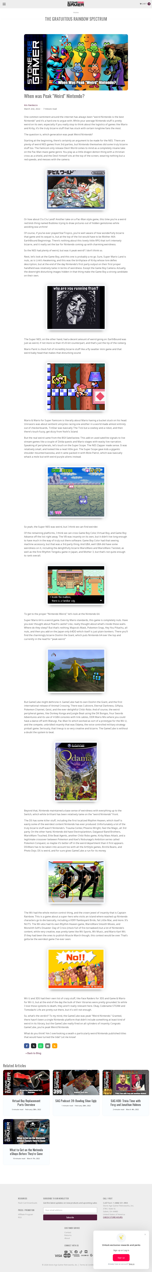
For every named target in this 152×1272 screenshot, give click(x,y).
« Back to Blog (33, 1053)
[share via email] (47, 1046)
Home (76, 12)
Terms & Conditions (88, 1265)
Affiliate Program (25, 1214)
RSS (20, 1217)
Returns (68, 1235)
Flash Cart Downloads (27, 1203)
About (67, 1238)
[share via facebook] (26, 1046)
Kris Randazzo (31, 105)
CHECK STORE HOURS (113, 1217)
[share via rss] (54, 1046)
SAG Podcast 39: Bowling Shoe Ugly (75, 1101)
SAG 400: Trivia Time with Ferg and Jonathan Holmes (126, 1103)
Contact (67, 1232)
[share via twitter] (33, 1046)
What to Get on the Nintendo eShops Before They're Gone (26, 1152)
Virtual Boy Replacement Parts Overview (26, 1103)
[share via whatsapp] (40, 1046)
